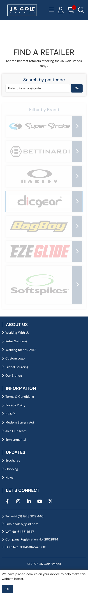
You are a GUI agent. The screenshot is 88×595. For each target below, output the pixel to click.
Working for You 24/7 (20, 350)
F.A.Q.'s (10, 414)
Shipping (11, 469)
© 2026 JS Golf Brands (44, 564)
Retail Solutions (16, 341)
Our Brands (13, 376)
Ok (7, 589)
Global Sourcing (16, 367)
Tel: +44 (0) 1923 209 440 (24, 516)
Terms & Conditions (19, 397)
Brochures (12, 460)
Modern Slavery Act (19, 422)
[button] (44, 109)
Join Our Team (15, 431)
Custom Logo (15, 358)
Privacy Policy (15, 405)
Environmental (15, 440)
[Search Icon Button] (81, 10)
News (9, 478)
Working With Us (17, 333)
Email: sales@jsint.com (21, 524)
